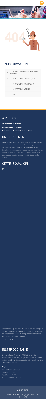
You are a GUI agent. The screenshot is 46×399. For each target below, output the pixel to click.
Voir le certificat (7, 340)
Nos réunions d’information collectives (17, 131)
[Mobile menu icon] (42, 3)
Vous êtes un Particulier (11, 124)
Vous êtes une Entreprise (12, 127)
